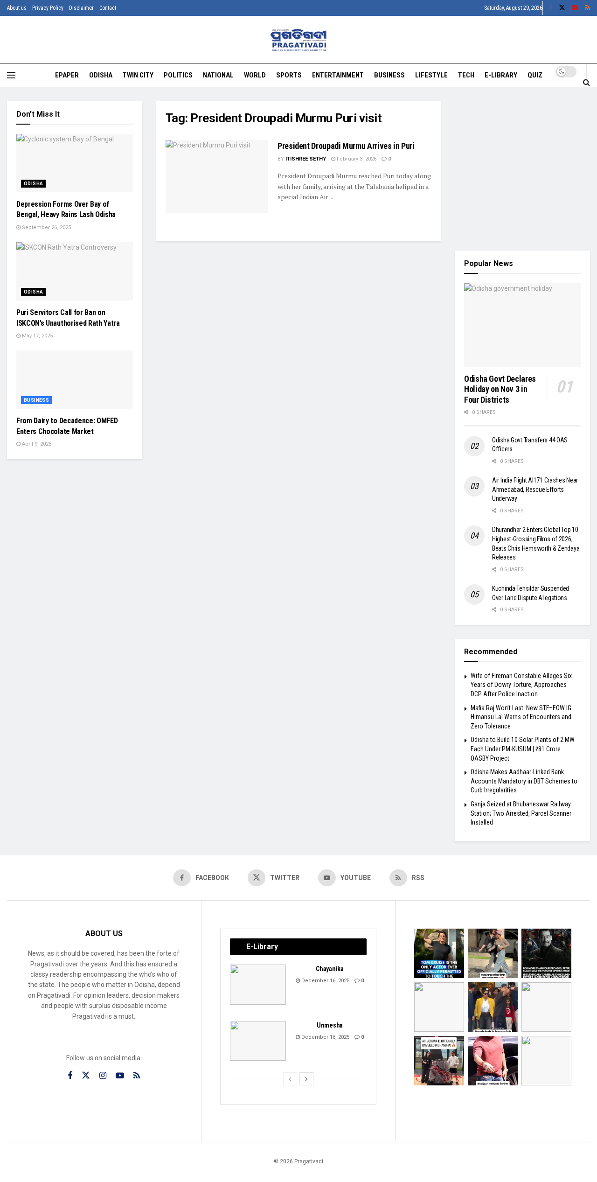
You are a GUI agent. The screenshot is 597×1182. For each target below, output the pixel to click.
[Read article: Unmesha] (258, 1041)
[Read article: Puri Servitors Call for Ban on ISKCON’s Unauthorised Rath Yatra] (74, 271)
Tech (466, 75)
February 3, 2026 (355, 159)
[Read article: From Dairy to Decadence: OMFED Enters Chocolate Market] (74, 379)
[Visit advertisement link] (522, 169)
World (255, 75)
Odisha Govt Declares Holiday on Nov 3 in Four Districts (500, 389)
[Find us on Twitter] (562, 8)
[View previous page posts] (290, 1078)
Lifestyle (431, 75)
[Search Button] (586, 82)
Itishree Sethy (305, 159)
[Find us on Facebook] (550, 8)
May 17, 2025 (37, 336)
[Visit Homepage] (299, 40)
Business (389, 75)
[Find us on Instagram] (102, 1075)
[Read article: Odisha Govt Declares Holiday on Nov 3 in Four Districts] (522, 325)
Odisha (100, 75)
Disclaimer (81, 8)
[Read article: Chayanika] (258, 985)
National (218, 75)
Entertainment (338, 75)
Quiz (535, 75)
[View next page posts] (306, 1078)
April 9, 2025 (36, 444)
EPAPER (67, 75)
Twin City (138, 75)
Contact (107, 8)
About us (17, 8)
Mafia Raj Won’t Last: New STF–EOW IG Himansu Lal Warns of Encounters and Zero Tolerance (521, 717)
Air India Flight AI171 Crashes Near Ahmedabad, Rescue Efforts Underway (535, 489)
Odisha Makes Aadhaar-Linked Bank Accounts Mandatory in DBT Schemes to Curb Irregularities (524, 781)
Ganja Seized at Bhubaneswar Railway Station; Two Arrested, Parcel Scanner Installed (521, 813)
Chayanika (329, 968)
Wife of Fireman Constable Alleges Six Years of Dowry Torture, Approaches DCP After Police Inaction (521, 685)
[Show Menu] (11, 75)
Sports (289, 75)
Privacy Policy (47, 8)
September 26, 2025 (46, 227)
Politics (178, 75)
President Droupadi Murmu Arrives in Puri (346, 146)
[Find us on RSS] (587, 8)
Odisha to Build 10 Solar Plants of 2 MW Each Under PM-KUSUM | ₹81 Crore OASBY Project (523, 749)
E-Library (501, 75)
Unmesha (330, 1025)
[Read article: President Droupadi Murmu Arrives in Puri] (217, 176)
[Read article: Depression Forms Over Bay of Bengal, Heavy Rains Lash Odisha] (74, 163)
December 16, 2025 (324, 981)
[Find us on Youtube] (575, 8)
